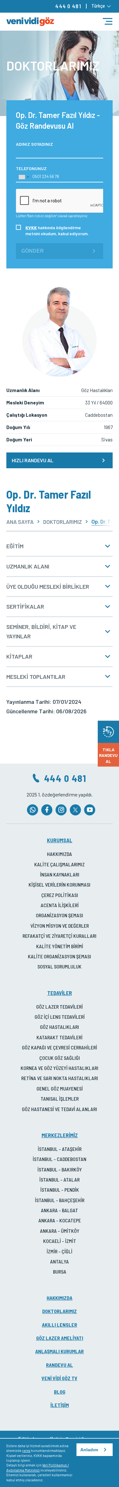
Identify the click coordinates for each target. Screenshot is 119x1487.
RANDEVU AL (59, 1365)
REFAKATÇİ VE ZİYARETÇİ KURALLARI (59, 936)
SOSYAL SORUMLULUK (59, 966)
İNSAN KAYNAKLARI (59, 874)
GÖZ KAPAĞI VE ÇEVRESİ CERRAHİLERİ (59, 1047)
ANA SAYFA (20, 522)
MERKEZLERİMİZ (60, 1135)
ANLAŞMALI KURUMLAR (59, 1351)
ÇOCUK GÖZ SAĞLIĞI (59, 1058)
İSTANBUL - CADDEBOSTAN (59, 1159)
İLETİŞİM (59, 1405)
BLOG (59, 1392)
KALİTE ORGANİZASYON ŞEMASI (59, 956)
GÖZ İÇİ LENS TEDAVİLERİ (60, 1017)
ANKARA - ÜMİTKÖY (59, 1231)
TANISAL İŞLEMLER (60, 1099)
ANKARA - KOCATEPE (59, 1220)
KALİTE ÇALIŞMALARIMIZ (59, 864)
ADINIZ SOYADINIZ (34, 144)
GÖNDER (32, 251)
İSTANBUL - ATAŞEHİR (60, 1149)
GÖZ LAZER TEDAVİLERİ (59, 1007)
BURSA (59, 1272)
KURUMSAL (59, 840)
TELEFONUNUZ (31, 168)
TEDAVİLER (59, 993)
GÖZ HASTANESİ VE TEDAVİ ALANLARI (59, 1109)
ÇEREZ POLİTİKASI (59, 895)
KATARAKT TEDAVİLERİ (59, 1037)
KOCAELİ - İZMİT (59, 1241)
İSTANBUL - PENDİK (59, 1190)
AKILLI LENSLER (59, 1325)
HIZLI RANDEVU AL (32, 460)
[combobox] (23, 177)
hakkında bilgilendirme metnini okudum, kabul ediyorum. (57, 230)
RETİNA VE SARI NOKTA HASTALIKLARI (59, 1078)
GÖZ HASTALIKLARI (59, 1027)
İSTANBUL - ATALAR (59, 1180)
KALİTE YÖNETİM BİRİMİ (59, 946)
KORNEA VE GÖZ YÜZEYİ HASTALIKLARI (59, 1068)
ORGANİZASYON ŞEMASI (59, 915)
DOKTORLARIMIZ (62, 522)
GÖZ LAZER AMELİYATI (59, 1338)
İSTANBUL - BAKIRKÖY (59, 1169)
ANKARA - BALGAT (59, 1210)
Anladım (89, 1449)
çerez (26, 1450)
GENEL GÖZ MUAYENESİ (59, 1088)
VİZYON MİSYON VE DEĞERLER (59, 926)
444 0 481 (68, 6)
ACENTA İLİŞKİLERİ (60, 905)
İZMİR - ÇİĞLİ (59, 1251)
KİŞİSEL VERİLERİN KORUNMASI (59, 885)
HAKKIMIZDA (59, 854)
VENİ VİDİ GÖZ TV (59, 1378)
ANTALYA (59, 1261)
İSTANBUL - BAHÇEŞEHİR (59, 1200)
